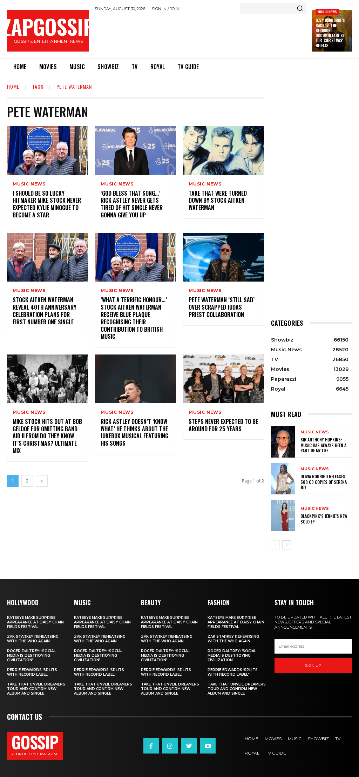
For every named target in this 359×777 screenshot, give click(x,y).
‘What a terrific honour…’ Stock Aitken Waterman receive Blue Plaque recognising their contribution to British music (134, 318)
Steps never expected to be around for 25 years (223, 425)
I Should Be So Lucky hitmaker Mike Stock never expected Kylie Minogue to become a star (47, 204)
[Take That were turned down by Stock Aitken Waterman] (223, 150)
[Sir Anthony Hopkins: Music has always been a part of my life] (283, 442)
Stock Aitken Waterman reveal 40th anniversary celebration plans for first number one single (44, 311)
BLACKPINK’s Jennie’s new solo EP (323, 519)
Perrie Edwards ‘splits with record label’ (32, 672)
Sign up (313, 665)
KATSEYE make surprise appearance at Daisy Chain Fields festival (35, 622)
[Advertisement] (222, 33)
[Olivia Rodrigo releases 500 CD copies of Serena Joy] (283, 478)
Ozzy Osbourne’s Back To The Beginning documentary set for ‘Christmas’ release (331, 33)
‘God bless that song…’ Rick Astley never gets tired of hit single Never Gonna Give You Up (132, 204)
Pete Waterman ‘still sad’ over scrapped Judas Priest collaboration (222, 307)
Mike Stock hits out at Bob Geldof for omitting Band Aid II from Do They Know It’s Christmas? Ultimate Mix (47, 436)
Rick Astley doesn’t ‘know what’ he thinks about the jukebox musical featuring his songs (134, 432)
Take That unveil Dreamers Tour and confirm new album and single (36, 689)
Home (13, 86)
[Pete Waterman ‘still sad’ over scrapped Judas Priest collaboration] (223, 257)
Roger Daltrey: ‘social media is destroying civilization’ (31, 655)
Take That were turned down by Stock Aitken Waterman (218, 200)
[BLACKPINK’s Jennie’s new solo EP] (283, 515)
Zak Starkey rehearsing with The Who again (33, 638)
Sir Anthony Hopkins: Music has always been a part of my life (323, 445)
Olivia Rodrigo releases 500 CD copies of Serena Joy (323, 481)
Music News (327, 11)
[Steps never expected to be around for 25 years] (223, 378)
